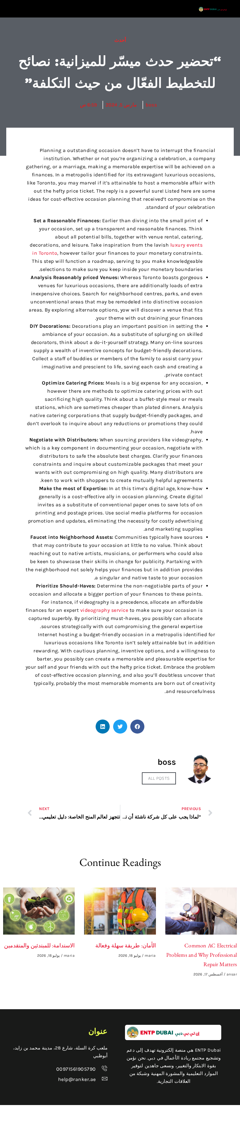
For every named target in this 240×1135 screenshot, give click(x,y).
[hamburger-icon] (178, 8)
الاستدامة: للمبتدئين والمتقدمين (39, 945)
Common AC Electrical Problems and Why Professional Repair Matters (201, 955)
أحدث (120, 40)
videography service (104, 610)
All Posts (159, 778)
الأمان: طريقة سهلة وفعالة (125, 945)
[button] (137, 727)
